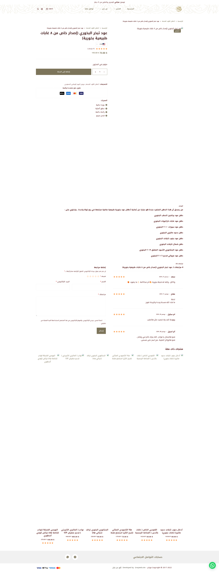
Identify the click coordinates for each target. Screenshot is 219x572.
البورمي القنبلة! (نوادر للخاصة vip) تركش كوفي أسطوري (47, 532)
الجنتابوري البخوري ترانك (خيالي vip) (97, 531)
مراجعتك (102, 294)
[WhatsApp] (67, 557)
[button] (212, 565)
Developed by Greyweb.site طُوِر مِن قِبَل (128, 567)
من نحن (105, 8)
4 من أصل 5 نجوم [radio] (90, 276)
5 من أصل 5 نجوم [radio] (87, 276)
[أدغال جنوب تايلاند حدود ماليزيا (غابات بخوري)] (171, 440)
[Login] (42, 9)
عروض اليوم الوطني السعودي (74, 84)
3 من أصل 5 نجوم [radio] (93, 276)
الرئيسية (130, 8)
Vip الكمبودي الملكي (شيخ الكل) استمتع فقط (122, 531)
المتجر (118, 8)
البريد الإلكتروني (63, 281)
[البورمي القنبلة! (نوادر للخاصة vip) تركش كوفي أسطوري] (47, 440)
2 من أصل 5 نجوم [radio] (95, 276)
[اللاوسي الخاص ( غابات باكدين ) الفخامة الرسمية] (146, 440)
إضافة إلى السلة (63, 71)
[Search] (38, 9)
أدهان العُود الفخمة (92, 84)
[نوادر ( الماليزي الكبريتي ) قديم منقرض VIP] (72, 440)
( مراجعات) (90, 49)
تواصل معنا (89, 8)
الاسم (103, 281)
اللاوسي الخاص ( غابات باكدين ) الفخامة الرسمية (146, 531)
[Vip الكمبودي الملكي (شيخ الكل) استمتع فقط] (122, 440)
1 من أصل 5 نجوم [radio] (98, 276)
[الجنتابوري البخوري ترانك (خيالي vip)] (97, 440)
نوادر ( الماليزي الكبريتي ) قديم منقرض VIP (72, 531)
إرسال (101, 330)
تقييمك (103, 276)
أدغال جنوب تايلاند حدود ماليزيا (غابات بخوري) (171, 531)
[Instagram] (75, 557)
